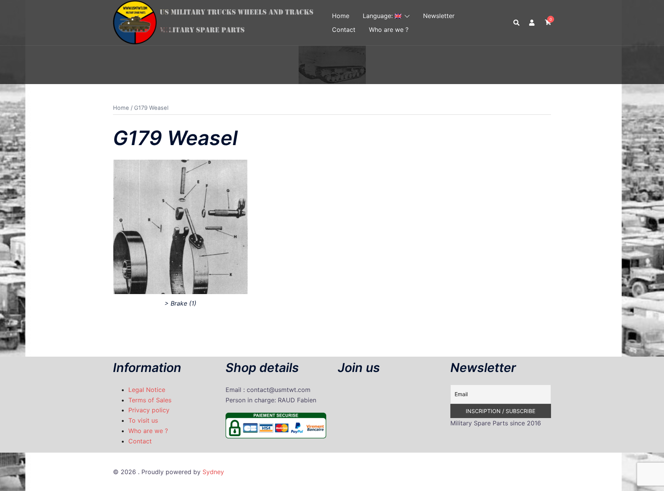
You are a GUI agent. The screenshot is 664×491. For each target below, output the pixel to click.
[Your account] (532, 23)
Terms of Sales (149, 400)
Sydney (213, 472)
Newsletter (439, 16)
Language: (379, 16)
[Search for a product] (516, 23)
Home (340, 16)
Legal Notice (146, 389)
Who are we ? (388, 29)
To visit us (143, 420)
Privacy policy (148, 410)
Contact (343, 29)
